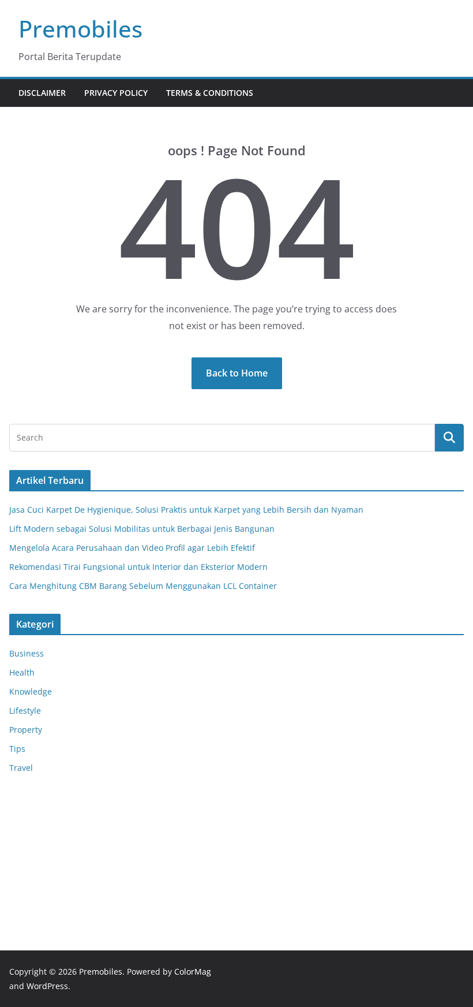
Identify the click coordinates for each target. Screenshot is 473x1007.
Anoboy (23, 802)
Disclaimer (42, 92)
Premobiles (80, 28)
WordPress (47, 985)
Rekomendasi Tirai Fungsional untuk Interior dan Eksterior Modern (138, 566)
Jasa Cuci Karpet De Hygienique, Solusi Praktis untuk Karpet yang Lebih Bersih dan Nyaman (186, 509)
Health (22, 672)
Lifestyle (25, 710)
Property (25, 729)
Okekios (24, 890)
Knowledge (30, 691)
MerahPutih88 (36, 817)
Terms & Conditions (209, 92)
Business (26, 653)
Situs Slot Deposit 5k (48, 846)
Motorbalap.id (36, 875)
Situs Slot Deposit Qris (52, 831)
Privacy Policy (116, 92)
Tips (17, 748)
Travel (21, 767)
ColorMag (192, 971)
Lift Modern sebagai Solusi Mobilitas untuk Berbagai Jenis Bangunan (142, 528)
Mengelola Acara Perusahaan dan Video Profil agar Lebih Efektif (132, 547)
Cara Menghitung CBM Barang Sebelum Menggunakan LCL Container (143, 585)
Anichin (24, 861)
